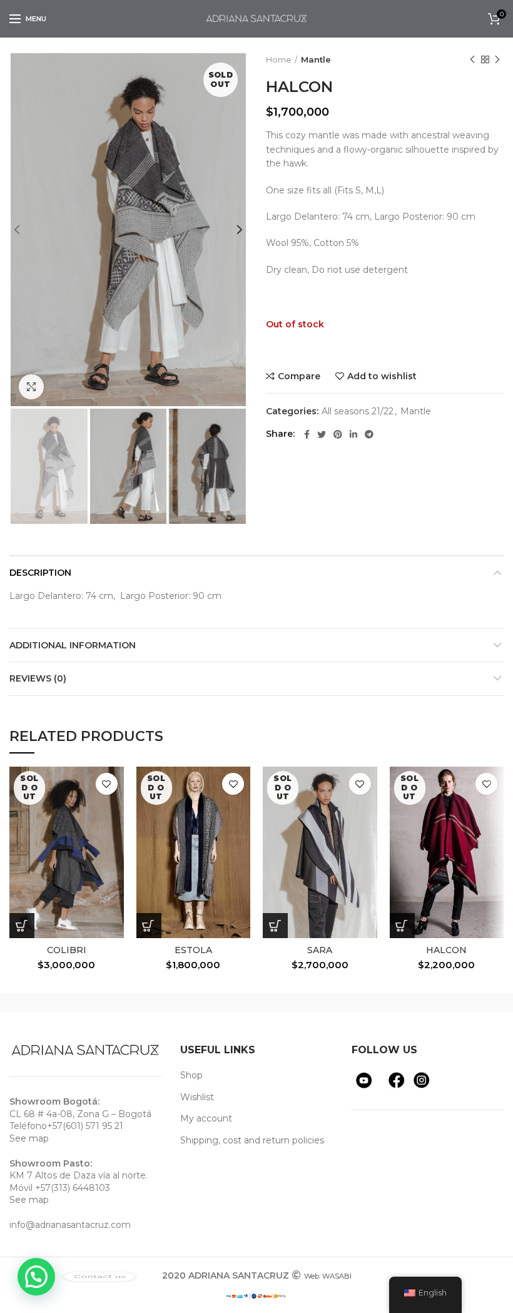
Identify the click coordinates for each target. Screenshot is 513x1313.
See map (29, 1138)
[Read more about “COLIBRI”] (21, 925)
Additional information (72, 645)
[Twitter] (321, 434)
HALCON (446, 950)
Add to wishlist (382, 376)
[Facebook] (306, 434)
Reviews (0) (37, 678)
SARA (319, 950)
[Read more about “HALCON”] (402, 925)
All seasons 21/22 (358, 411)
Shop (191, 1075)
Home (279, 59)
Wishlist (197, 1097)
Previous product (472, 59)
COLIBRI (66, 950)
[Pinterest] (338, 434)
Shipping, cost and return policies (252, 1140)
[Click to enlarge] (31, 386)
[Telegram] (369, 434)
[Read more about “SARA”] (275, 925)
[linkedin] (353, 434)
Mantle (316, 59)
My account (206, 1118)
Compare (299, 376)
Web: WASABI (328, 1276)
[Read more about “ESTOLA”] (148, 925)
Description (40, 572)
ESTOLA (193, 950)
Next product (497, 59)
